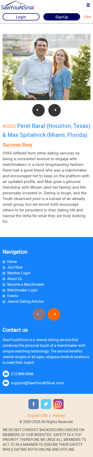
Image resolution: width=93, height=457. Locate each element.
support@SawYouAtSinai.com (37, 382)
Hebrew (59, 415)
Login (21, 16)
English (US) (38, 415)
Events (12, 295)
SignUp (61, 16)
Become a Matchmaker (25, 284)
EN (86, 17)
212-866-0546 (22, 373)
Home (12, 261)
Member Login (18, 272)
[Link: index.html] (22, 5)
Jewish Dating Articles (25, 301)
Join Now (15, 267)
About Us (14, 278)
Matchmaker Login (22, 290)
